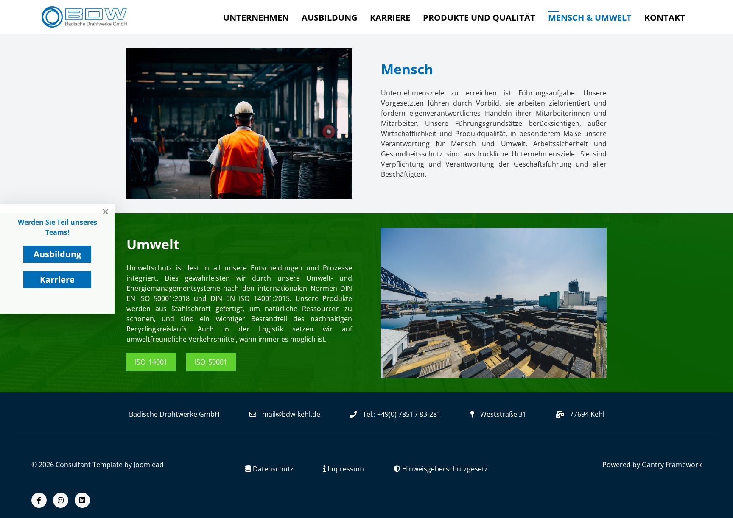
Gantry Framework (672, 464)
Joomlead (149, 464)
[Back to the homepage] (84, 17)
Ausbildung (57, 254)
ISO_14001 (151, 362)
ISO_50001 (211, 362)
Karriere (57, 279)
